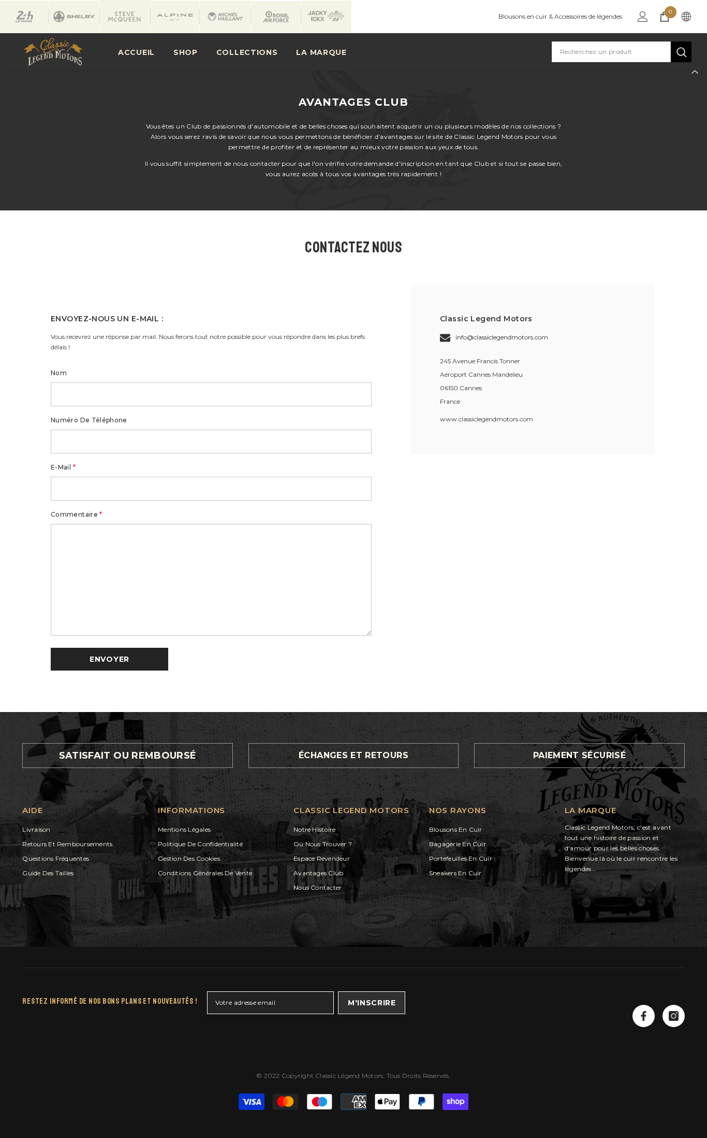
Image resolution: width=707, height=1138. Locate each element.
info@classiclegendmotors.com (501, 337)
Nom (59, 373)
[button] (109, 659)
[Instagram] (673, 1016)
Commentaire (76, 514)
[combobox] (611, 51)
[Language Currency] (686, 16)
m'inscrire (372, 1002)
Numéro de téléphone (89, 420)
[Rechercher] (621, 51)
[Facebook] (643, 1016)
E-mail (63, 467)
